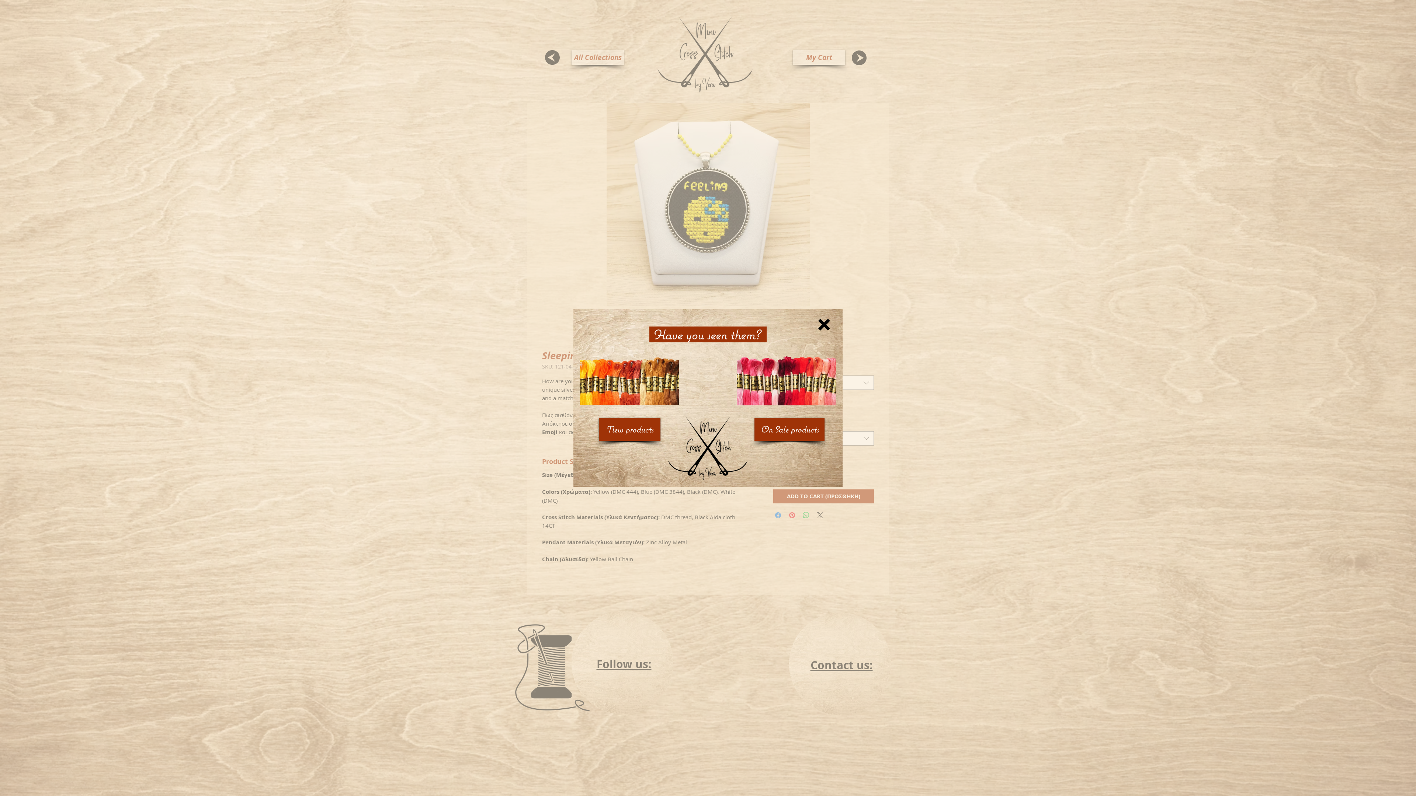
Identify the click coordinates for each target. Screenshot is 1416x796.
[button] (824, 325)
